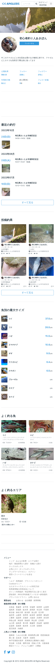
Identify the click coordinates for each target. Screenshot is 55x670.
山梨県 (18, 615)
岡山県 (34, 620)
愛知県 (46, 615)
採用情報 (37, 600)
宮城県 (32, 607)
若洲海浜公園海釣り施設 (35, 640)
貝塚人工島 (35, 643)
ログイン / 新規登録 (43, 3)
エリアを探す (33, 561)
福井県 (11, 615)
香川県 (25, 623)
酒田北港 (26, 643)
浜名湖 (18, 638)
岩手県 (25, 607)
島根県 (27, 620)
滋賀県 (18, 618)
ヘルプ (11, 581)
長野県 (25, 615)
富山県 (34, 612)
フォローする (29, 43)
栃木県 (25, 610)
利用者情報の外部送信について (21, 589)
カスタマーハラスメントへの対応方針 (24, 586)
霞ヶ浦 (11, 638)
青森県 (18, 607)
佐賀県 (11, 626)
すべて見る (27, 202)
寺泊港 (11, 643)
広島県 (41, 620)
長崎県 (18, 626)
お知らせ (19, 600)
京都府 (25, 618)
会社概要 (28, 600)
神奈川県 (19, 612)
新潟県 (27, 612)
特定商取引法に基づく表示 (35, 592)
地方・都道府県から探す (19, 564)
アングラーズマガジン (18, 572)
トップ (11, 561)
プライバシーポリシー (33, 581)
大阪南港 (45, 643)
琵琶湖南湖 (44, 635)
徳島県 (18, 623)
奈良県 (46, 618)
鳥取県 (20, 620)
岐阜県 (32, 615)
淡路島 (32, 638)
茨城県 (18, 610)
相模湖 (11, 635)
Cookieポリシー (15, 584)
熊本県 (25, 626)
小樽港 (38, 646)
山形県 (46, 607)
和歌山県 (12, 620)
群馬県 (32, 610)
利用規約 (19, 581)
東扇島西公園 (33, 635)
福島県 (11, 610)
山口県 (11, 623)
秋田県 (39, 607)
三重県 (11, 618)
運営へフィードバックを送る (20, 574)
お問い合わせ (33, 597)
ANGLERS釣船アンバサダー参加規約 (32, 594)
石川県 (41, 612)
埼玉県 (39, 610)
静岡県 (39, 615)
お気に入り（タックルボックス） (22, 569)
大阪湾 (25, 638)
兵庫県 (39, 618)
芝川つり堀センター (8, 524)
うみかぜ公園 (21, 635)
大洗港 (18, 643)
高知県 (39, 623)
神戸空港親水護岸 (16, 640)
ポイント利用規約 (16, 592)
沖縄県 (20, 628)
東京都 (11, 612)
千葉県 (46, 610)
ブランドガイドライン (18, 597)
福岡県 (46, 623)
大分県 (32, 626)
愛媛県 (32, 623)
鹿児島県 (12, 628)
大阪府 (32, 618)
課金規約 (12, 594)
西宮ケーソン (14, 646)
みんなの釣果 (21, 561)
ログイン (32, 572)
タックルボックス (16, 566)
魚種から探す (35, 564)
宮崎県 (39, 626)
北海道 (11, 607)
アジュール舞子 (27, 646)
